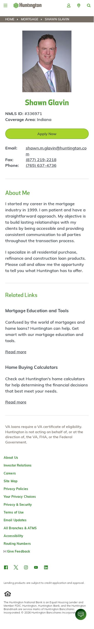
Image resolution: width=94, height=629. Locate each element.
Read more (15, 351)
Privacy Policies (16, 489)
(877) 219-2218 (41, 159)
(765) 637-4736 (41, 165)
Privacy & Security (18, 505)
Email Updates (15, 520)
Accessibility (13, 536)
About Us (11, 458)
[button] (79, 5)
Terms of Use (14, 512)
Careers (10, 473)
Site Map (11, 481)
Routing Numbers (17, 544)
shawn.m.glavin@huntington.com (56, 150)
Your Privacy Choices (20, 497)
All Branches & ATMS (20, 528)
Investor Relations (17, 465)
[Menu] (5, 5)
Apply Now (46, 133)
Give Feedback (18, 551)
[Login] (69, 5)
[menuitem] (12, 19)
